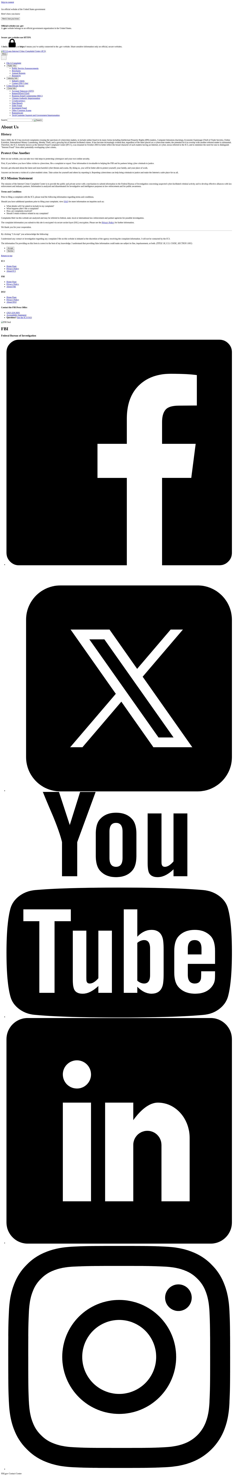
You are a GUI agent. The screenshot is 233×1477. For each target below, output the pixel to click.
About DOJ (11, 302)
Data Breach (17, 103)
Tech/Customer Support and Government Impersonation (36, 115)
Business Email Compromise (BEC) (27, 96)
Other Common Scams (21, 110)
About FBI (11, 286)
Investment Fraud (19, 108)
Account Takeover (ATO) (23, 91)
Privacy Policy (108, 222)
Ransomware (17, 113)
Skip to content (7, 2)
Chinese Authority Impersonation (26, 98)
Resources (16, 75)
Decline (10, 251)
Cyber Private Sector (15, 86)
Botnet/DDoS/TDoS (20, 93)
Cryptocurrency (18, 101)
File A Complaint (13, 63)
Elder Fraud (17, 105)
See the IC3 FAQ (24, 317)
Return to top (6, 256)
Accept (10, 248)
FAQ (66, 201)
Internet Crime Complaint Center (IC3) (29, 51)
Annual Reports (18, 73)
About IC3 (11, 271)
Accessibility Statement (16, 315)
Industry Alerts (18, 81)
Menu (4, 54)
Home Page (11, 266)
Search (4, 120)
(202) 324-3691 (13, 313)
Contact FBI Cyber (20, 83)
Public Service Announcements (25, 68)
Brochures (16, 71)
